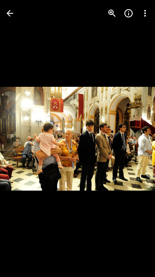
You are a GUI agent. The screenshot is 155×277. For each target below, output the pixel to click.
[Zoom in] (112, 13)
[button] (23, 138)
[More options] (145, 13)
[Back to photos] (10, 13)
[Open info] (128, 13)
